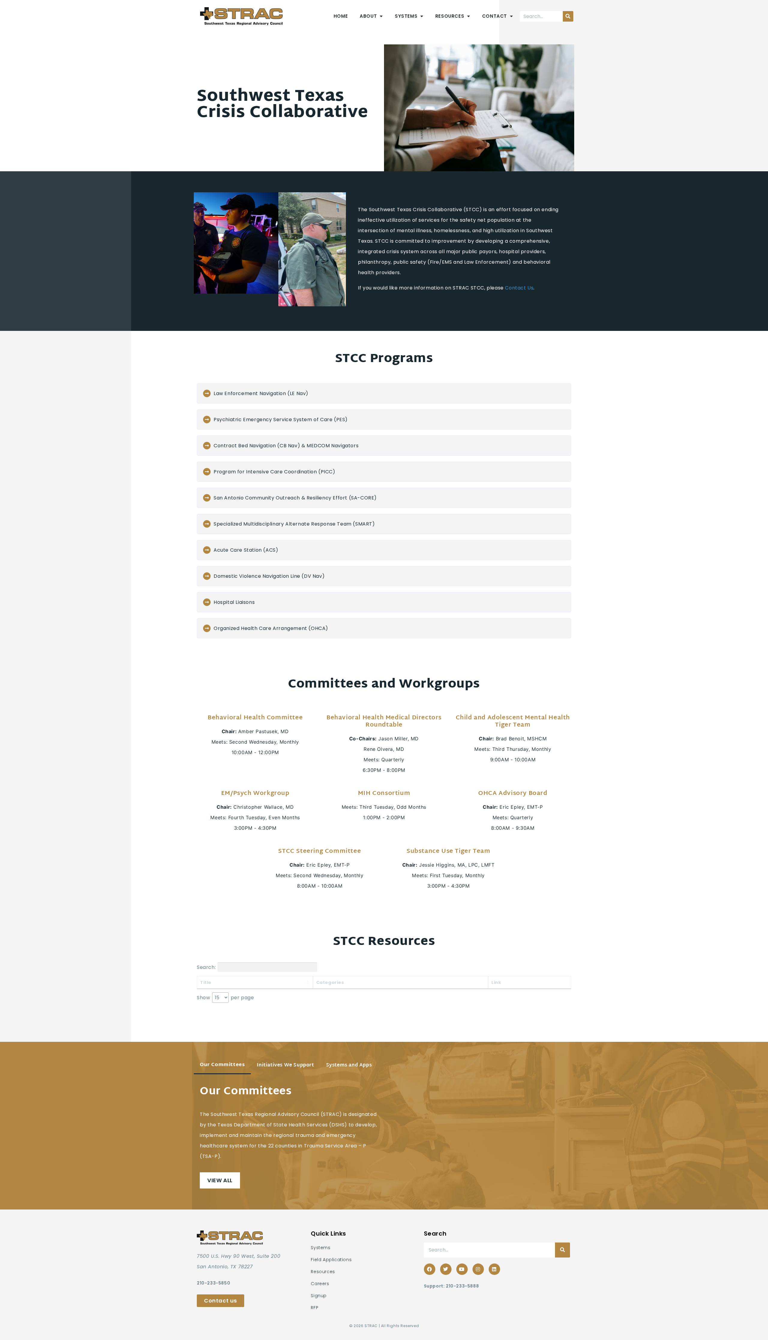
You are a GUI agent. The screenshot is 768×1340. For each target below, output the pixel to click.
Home (341, 16)
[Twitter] (446, 1269)
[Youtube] (462, 1269)
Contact (494, 16)
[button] (384, 393)
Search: (206, 967)
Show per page (225, 997)
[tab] (222, 1065)
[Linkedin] (494, 1269)
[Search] (568, 16)
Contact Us (519, 287)
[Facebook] (429, 1269)
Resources (449, 16)
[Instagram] (478, 1269)
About (368, 16)
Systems (406, 16)
